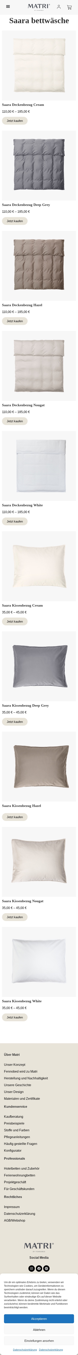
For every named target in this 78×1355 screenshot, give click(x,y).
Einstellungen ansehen (39, 1340)
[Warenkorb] (69, 7)
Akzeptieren (39, 1318)
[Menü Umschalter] (8, 6)
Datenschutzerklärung (25, 1349)
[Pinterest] (46, 1268)
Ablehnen (39, 1329)
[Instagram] (31, 1268)
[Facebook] (39, 1268)
